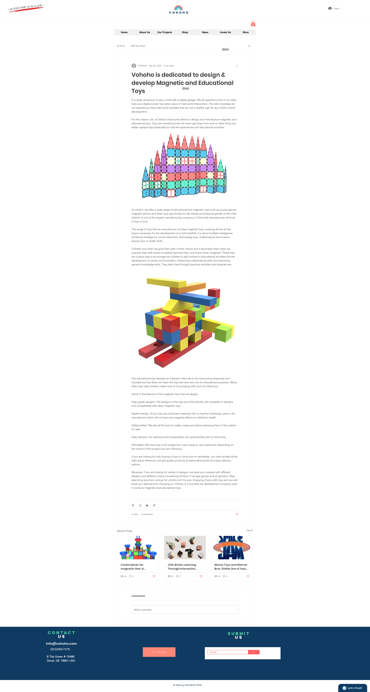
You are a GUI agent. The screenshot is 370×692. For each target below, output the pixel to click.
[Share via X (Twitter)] (140, 505)
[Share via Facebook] (133, 505)
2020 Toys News (138, 46)
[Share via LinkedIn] (147, 505)
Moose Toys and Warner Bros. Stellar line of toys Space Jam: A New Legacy (230, 567)
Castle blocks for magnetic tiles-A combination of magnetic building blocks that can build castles (138, 567)
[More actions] (236, 66)
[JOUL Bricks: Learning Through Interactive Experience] (185, 547)
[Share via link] (154, 505)
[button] (253, 23)
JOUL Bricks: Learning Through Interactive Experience (182, 567)
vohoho (179, 12)
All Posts (121, 46)
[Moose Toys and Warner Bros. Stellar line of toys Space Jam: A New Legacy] (232, 547)
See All (250, 530)
